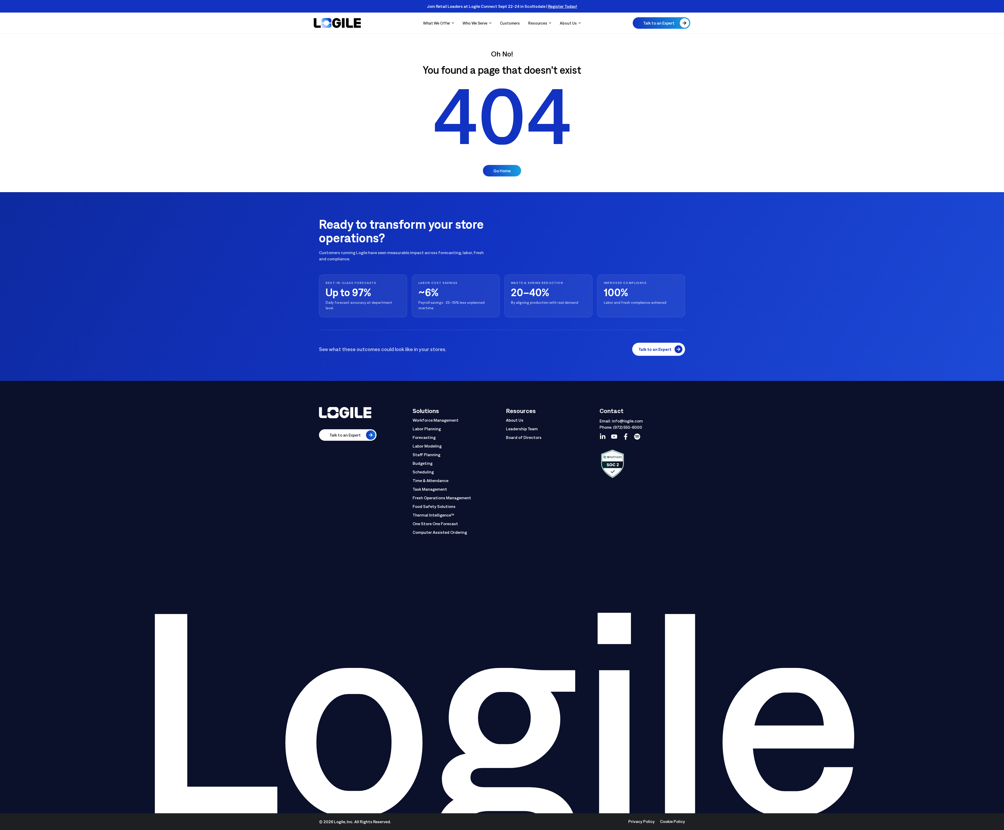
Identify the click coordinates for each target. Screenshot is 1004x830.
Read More (595, 6)
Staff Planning (426, 454)
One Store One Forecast (435, 523)
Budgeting (422, 463)
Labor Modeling (427, 446)
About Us (514, 420)
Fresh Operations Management (442, 497)
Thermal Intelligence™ (433, 515)
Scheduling (423, 472)
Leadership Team (522, 428)
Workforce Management (436, 420)
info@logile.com (627, 421)
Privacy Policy (641, 821)
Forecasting (424, 437)
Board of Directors (523, 437)
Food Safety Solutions (434, 506)
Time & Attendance (430, 480)
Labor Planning (427, 428)
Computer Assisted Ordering (440, 532)
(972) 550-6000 (627, 427)
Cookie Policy (672, 821)
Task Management (430, 489)
